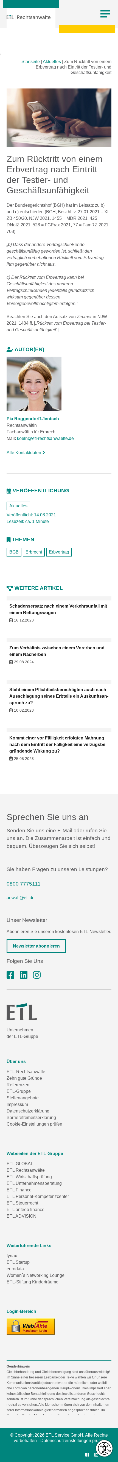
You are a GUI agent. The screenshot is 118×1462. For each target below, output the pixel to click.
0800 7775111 (24, 884)
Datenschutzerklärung (28, 1111)
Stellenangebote (23, 1098)
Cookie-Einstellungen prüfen (34, 1124)
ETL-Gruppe (19, 1091)
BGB (14, 552)
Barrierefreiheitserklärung (31, 1117)
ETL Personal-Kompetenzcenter (38, 1196)
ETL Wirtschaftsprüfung (29, 1176)
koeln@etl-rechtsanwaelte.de (45, 438)
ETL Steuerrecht (22, 1203)
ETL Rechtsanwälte (26, 1170)
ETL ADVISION (21, 1216)
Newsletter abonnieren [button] (36, 946)
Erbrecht (34, 552)
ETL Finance (19, 1190)
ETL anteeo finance (25, 1209)
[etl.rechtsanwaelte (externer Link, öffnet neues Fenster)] (10, 975)
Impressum (17, 1104)
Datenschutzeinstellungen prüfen (72, 1440)
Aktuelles (52, 61)
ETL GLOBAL (20, 1163)
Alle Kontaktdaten (24, 452)
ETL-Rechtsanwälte (26, 1071)
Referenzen (18, 1084)
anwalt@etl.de (21, 897)
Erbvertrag (59, 552)
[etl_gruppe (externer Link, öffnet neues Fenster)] (37, 975)
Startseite (30, 61)
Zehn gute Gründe (24, 1078)
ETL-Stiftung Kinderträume (32, 1282)
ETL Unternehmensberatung (34, 1183)
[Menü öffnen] (105, 14)
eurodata (15, 1268)
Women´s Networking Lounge (35, 1275)
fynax (12, 1255)
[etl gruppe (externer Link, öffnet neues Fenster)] (23, 975)
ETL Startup (18, 1262)
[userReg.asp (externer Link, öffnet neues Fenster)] (31, 1326)
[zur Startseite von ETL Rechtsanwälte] (28, 17)
